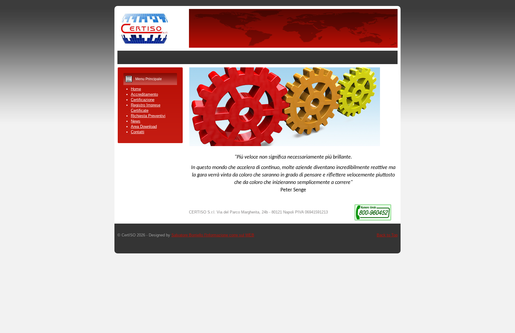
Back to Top (387, 235)
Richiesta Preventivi (148, 116)
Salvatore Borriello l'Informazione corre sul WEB (212, 235)
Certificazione (142, 99)
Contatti (137, 132)
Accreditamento (144, 94)
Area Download (144, 126)
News (135, 121)
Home (136, 89)
